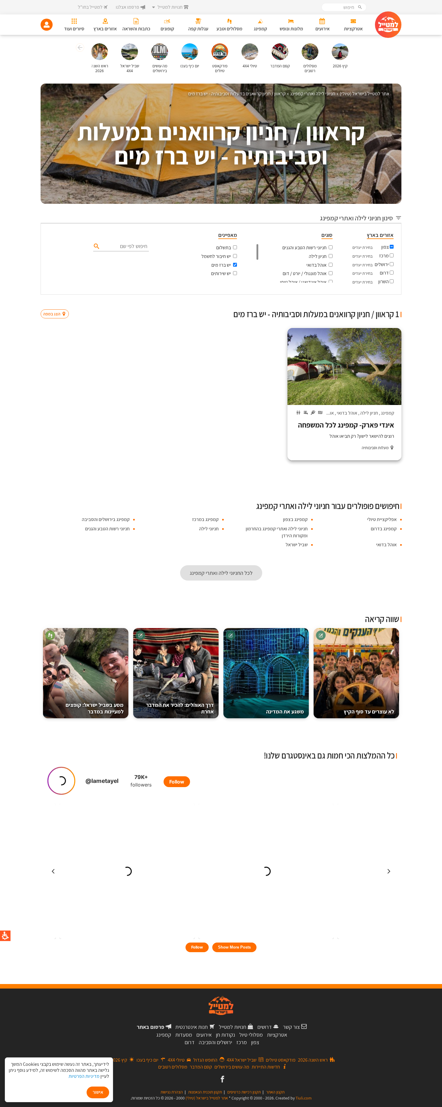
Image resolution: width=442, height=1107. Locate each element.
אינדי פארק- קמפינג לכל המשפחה (346, 424)
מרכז (384, 256)
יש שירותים (221, 273)
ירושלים (382, 264)
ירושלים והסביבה (215, 1042)
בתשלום (223, 247)
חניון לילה (318, 256)
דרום (384, 273)
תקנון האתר (275, 1092)
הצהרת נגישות (172, 1092)
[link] (222, 1079)
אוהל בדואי (316, 265)
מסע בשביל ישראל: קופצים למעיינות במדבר (95, 708)
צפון (385, 247)
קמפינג (387, 413)
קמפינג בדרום (384, 529)
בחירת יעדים (362, 247)
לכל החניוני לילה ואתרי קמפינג (221, 572)
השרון (383, 281)
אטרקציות (277, 1034)
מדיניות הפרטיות (84, 1076)
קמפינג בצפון (295, 519)
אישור (98, 1092)
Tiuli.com (304, 1098)
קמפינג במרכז (205, 519)
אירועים (204, 1034)
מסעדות (183, 1034)
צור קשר (291, 1026)
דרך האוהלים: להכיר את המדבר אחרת (180, 708)
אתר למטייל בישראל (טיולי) (207, 1098)
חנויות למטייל (232, 1026)
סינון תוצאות (376, 302)
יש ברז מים (221, 265)
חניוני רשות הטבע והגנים (304, 247)
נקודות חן (225, 1034)
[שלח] (96, 246)
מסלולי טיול (251, 1034)
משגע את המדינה (285, 711)
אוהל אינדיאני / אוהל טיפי (303, 282)
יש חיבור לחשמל (216, 256)
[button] (79, 48)
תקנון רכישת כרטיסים (244, 1092)
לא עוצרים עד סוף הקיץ (369, 711)
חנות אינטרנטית (191, 1026)
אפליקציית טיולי (382, 519)
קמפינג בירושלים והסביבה (106, 519)
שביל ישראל (297, 544)
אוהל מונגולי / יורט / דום (305, 273)
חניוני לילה (209, 529)
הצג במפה (56, 302)
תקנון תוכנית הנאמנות (205, 1092)
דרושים (264, 1026)
